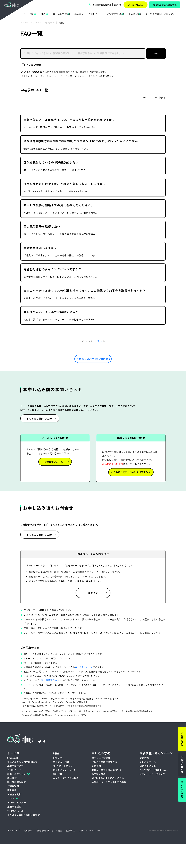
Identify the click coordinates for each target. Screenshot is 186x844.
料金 (43, 14)
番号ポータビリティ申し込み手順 (109, 782)
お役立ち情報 (114, 14)
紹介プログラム (148, 766)
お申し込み (137, 4)
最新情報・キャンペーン (156, 753)
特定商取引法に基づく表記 (49, 830)
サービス (28, 14)
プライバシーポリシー (89, 830)
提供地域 (12, 778)
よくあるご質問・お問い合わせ (161, 14)
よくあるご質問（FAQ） (39, 418)
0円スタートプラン (63, 766)
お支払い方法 (98, 774)
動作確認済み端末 (50, 680)
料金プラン (59, 757)
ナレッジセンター (16, 802)
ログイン (118, 4)
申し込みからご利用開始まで (22, 761)
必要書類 (96, 766)
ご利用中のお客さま (101, 4)
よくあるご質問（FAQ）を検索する (129, 472)
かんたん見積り (182, 791)
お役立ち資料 (14, 794)
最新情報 (133, 14)
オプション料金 (61, 761)
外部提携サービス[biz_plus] (154, 770)
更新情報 (144, 757)
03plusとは (12, 757)
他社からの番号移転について (107, 770)
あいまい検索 (33, 65)
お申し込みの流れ (101, 757)
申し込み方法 (60, 14)
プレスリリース (148, 761)
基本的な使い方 (15, 766)
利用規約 (28, 830)
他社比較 (57, 774)
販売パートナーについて (152, 774)
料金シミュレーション (64, 770)
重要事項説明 (14, 806)
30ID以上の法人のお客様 (165, 4)
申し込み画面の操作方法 (104, 761)
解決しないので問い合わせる (94, 358)
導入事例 (79, 14)
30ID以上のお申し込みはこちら (108, 778)
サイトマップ (13, 830)
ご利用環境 (13, 786)
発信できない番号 (84, 667)
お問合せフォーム (53, 461)
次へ (99, 341)
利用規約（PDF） (16, 810)
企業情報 (70, 830)
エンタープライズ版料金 (65, 778)
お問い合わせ (182, 765)
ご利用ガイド (95, 14)
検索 (156, 53)
